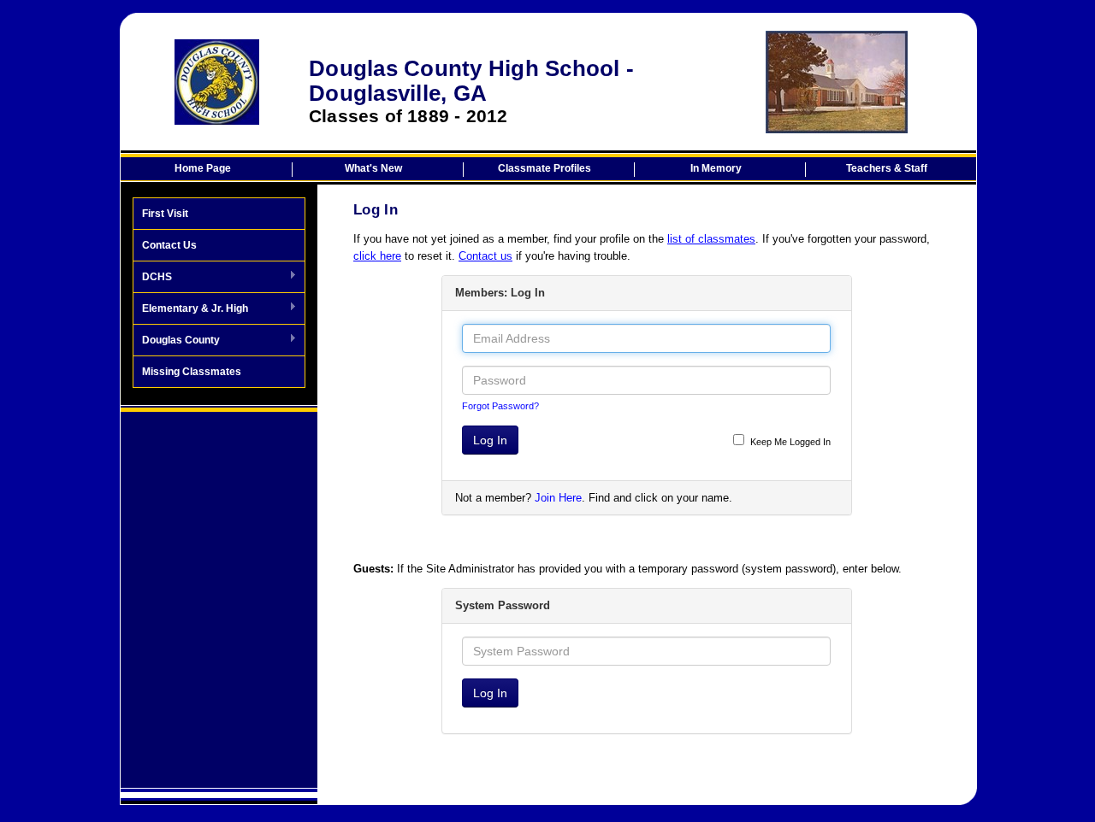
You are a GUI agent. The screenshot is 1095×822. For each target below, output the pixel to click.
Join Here (558, 497)
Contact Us (169, 245)
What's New (373, 168)
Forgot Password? (500, 406)
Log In (490, 440)
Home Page (203, 168)
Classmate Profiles (544, 168)
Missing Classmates (191, 372)
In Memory (716, 168)
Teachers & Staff (886, 168)
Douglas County (176, 341)
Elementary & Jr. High (190, 309)
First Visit (165, 214)
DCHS (152, 278)
